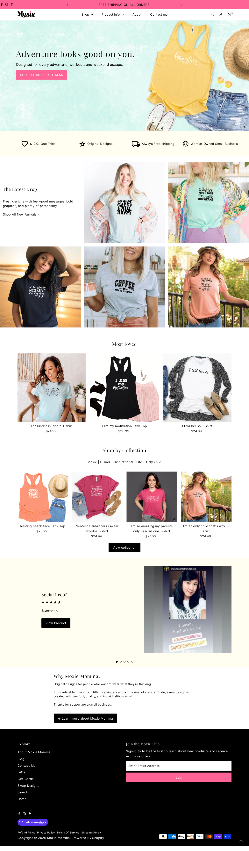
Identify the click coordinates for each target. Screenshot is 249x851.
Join (178, 777)
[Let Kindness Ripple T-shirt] (52, 387)
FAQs (21, 772)
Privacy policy (46, 832)
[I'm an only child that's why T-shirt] (206, 497)
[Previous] (67, 4)
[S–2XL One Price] (25, 146)
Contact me (158, 14)
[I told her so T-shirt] (197, 387)
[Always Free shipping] (136, 146)
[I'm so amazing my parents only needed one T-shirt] (151, 497)
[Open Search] (212, 14)
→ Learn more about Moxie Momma (85, 718)
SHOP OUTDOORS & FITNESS (41, 75)
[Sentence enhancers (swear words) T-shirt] (97, 497)
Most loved (124, 344)
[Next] (181, 4)
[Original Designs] (82, 146)
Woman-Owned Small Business (214, 144)
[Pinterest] (12, 4)
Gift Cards (26, 779)
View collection (124, 547)
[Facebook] (2, 4)
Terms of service (68, 832)
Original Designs (99, 144)
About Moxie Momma (34, 752)
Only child (153, 462)
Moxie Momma (58, 838)
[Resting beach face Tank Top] (43, 497)
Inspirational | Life (128, 462)
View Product (56, 623)
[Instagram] (6, 4)
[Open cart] (229, 14)
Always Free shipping (158, 144)
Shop (86, 14)
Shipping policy (91, 832)
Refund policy (26, 832)
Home (22, 799)
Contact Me (27, 765)
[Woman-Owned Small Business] (186, 146)
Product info (111, 14)
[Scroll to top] (241, 840)
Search (23, 792)
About (136, 14)
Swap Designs (28, 786)
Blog (21, 759)
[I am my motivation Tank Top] (124, 387)
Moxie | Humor (99, 462)
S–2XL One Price (42, 144)
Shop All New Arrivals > (21, 214)
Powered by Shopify (88, 838)
